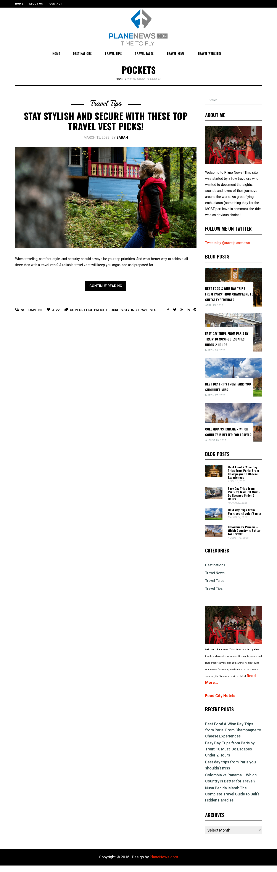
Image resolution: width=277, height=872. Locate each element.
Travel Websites (210, 53)
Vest (154, 310)
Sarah (122, 137)
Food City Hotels (220, 695)
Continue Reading (105, 286)
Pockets (115, 310)
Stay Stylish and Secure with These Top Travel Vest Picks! (106, 121)
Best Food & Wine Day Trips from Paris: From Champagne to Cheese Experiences (229, 294)
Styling (130, 310)
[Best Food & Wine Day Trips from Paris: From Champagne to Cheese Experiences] (213, 476)
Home (19, 3)
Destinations (82, 53)
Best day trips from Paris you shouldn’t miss (244, 511)
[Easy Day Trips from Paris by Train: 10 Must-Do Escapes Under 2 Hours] (213, 497)
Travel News (176, 53)
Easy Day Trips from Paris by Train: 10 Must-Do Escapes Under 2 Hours (226, 339)
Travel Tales (144, 53)
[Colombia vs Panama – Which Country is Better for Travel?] (213, 536)
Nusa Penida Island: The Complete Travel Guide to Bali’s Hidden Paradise (232, 794)
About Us (36, 3)
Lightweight (97, 310)
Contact (55, 3)
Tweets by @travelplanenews (227, 243)
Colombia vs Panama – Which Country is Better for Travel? (244, 530)
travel (143, 310)
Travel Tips (113, 53)
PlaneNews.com (164, 857)
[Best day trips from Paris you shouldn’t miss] (213, 519)
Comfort (77, 310)
